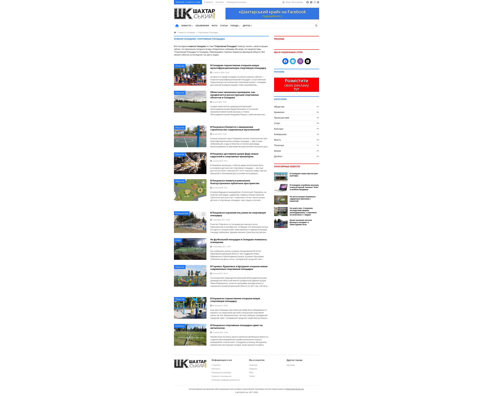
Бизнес (296, 150)
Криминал (179, 326)
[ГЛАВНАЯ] (177, 25)
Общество (179, 66)
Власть (296, 139)
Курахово (291, 365)
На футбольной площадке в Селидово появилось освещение (238, 241)
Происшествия (181, 213)
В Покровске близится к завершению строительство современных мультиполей (234, 128)
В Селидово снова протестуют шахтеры (304, 174)
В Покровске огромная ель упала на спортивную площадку (238, 214)
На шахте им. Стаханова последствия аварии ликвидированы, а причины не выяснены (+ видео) (303, 211)
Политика (296, 145)
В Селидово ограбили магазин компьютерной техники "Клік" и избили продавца (304, 187)
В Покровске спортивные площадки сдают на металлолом (236, 326)
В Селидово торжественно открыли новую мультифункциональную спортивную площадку (238, 66)
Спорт (178, 240)
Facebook (253, 365)
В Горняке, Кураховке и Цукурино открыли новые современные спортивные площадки (239, 267)
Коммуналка (296, 134)
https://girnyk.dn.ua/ (295, 389)
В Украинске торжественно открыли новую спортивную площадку (235, 300)
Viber (251, 372)
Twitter (252, 376)
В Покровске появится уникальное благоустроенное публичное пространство (234, 182)
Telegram (253, 369)
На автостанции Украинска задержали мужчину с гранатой (302, 198)
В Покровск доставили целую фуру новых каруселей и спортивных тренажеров (234, 155)
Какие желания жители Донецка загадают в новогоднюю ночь (301, 222)
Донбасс (296, 156)
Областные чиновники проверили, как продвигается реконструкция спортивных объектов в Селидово (234, 95)
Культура (296, 128)
